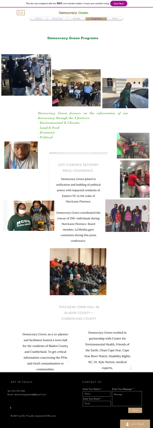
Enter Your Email (91, 399)
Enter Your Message (122, 389)
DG (20, 13)
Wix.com (51, 415)
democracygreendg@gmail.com (30, 394)
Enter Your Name (91, 389)
